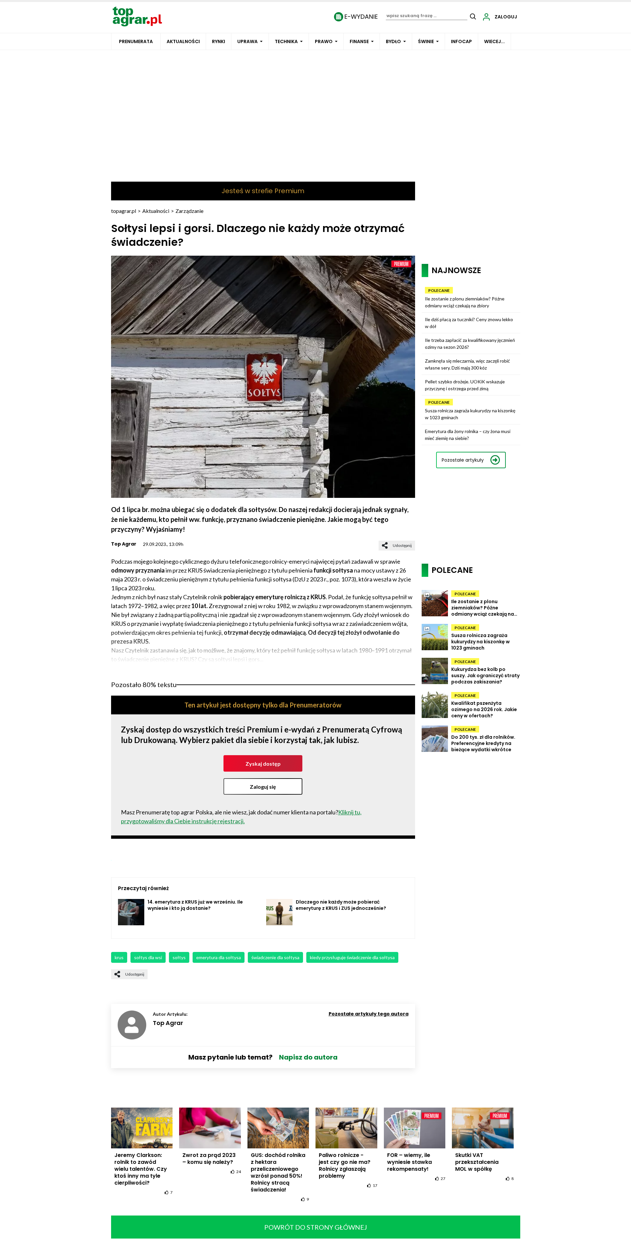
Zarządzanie (189, 211)
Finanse (359, 41)
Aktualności (183, 41)
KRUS (119, 957)
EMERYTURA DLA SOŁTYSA (218, 957)
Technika (286, 41)
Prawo (324, 41)
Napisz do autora (308, 1057)
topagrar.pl (123, 211)
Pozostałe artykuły (463, 460)
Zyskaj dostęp (263, 763)
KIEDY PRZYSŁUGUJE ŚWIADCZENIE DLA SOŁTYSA (352, 957)
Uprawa (247, 41)
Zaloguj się (263, 786)
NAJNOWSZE (456, 270)
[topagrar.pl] (137, 16)
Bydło (393, 41)
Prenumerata (136, 41)
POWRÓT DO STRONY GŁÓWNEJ (315, 1227)
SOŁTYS (179, 957)
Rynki (218, 41)
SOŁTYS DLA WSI (148, 957)
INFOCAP (461, 41)
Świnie (426, 41)
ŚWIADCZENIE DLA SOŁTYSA (275, 957)
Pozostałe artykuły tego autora (369, 1014)
